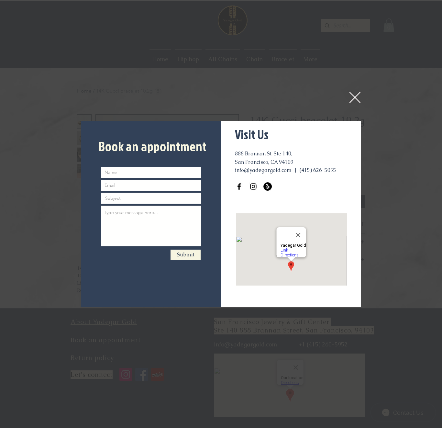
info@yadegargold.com (263, 170)
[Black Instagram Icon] (253, 186)
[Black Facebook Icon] (239, 186)
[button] (355, 97)
